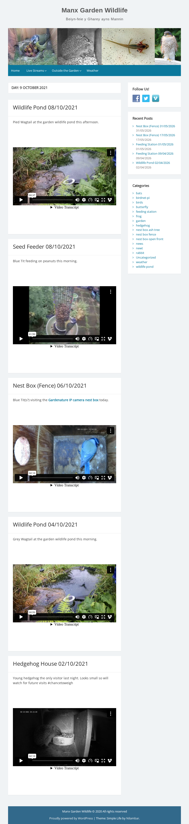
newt (139, 248)
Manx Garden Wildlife (95, 10)
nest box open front (149, 239)
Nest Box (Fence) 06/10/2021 (50, 385)
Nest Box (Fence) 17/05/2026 (155, 135)
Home (15, 70)
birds (139, 202)
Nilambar (132, 818)
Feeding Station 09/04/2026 (154, 153)
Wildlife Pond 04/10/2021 (45, 524)
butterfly (142, 207)
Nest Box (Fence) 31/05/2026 (155, 126)
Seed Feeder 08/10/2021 (44, 246)
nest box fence (146, 234)
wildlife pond (145, 267)
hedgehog (143, 225)
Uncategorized (146, 257)
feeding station (146, 211)
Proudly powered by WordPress (71, 818)
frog (139, 216)
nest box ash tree (148, 230)
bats (139, 193)
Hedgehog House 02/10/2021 (50, 663)
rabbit (140, 253)
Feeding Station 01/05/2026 (154, 144)
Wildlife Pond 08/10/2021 (45, 107)
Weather (92, 70)
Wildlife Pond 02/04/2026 (153, 163)
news (139, 243)
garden (141, 221)
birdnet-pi (143, 198)
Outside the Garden (65, 70)
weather (141, 262)
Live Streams (35, 70)
